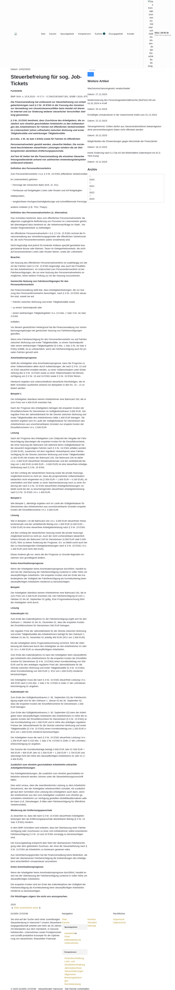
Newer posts (31, 907)
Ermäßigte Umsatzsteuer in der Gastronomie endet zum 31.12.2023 (122, 115)
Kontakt (130, 34)
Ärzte (67, 936)
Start (43, 34)
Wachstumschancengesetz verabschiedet (109, 88)
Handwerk (69, 933)
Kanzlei (52, 34)
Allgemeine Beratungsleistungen (73, 977)
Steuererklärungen (73, 971)
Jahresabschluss (73, 968)
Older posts (19, 907)
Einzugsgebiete (116, 34)
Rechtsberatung (72, 984)
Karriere (100, 34)
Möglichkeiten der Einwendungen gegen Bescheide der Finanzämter (122, 141)
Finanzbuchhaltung (74, 958)
